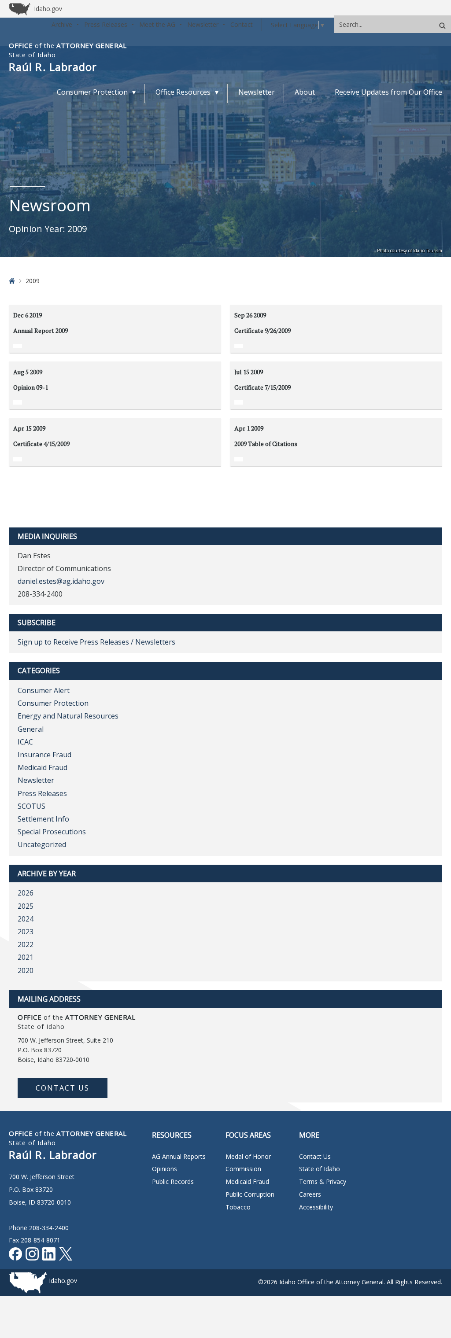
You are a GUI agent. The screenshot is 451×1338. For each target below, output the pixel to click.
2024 (25, 919)
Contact (241, 24)
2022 (25, 944)
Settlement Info (43, 819)
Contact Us (62, 1088)
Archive (62, 24)
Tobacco (238, 1207)
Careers (310, 1194)
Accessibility (316, 1207)
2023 (25, 931)
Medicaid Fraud (42, 767)
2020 (25, 970)
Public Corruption (250, 1194)
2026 (25, 893)
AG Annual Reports (179, 1156)
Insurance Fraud (44, 754)
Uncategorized (42, 844)
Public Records (173, 1181)
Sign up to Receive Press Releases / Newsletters (96, 642)
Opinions (164, 1169)
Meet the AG (157, 24)
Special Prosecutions (52, 832)
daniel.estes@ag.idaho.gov (61, 581)
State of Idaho (319, 1169)
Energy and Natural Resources (68, 716)
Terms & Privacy (322, 1181)
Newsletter (202, 24)
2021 (25, 957)
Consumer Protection (53, 703)
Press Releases (105, 24)
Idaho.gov (63, 1280)
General (31, 729)
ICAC (25, 742)
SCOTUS (31, 806)
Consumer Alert (44, 690)
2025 (25, 906)
